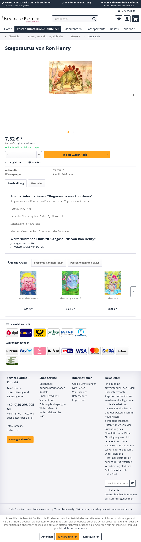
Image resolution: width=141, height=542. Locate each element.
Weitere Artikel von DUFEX (28, 246)
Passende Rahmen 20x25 (85, 262)
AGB (42, 416)
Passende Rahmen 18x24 (48, 262)
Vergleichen (15, 162)
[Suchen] (94, 18)
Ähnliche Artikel (17, 262)
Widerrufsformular (50, 412)
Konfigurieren (91, 536)
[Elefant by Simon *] (70, 283)
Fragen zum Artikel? (24, 243)
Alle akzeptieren (67, 536)
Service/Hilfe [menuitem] (128, 11)
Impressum (78, 400)
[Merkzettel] (118, 18)
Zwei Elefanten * (28, 298)
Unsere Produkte (49, 396)
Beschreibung (16, 183)
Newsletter (78, 387)
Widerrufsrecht (48, 408)
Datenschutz (79, 396)
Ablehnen (47, 536)
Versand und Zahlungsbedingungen (53, 402)
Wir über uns (79, 392)
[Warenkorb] (135, 18)
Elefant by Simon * (70, 298)
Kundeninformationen (52, 387)
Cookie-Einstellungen (84, 383)
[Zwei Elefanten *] (28, 283)
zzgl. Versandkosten (25, 143)
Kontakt (44, 392)
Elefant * (113, 298)
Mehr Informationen (75, 528)
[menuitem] (75, 18)
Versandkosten (61, 509)
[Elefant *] (112, 283)
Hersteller (37, 183)
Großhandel (46, 383)
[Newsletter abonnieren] (132, 483)
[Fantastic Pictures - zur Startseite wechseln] (21, 19)
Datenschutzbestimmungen (121, 494)
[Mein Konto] (127, 18)
